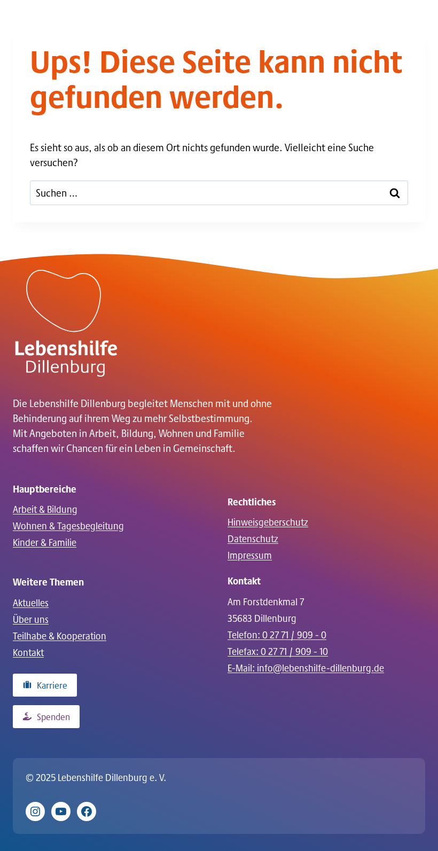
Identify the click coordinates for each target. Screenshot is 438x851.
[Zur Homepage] (66, 323)
